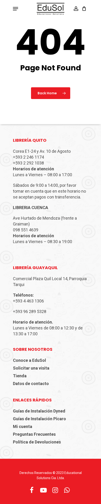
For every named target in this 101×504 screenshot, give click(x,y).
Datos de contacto (31, 383)
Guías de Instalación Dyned (39, 411)
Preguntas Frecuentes (34, 434)
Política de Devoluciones (37, 441)
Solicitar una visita (31, 368)
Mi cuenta (22, 426)
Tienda (20, 375)
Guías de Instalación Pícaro (39, 418)
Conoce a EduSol (29, 360)
